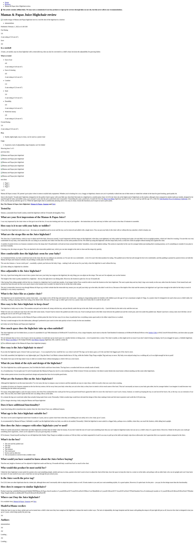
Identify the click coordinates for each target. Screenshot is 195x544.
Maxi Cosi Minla (109, 199)
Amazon (46, 204)
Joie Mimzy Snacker (38, 340)
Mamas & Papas (36, 204)
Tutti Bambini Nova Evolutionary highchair (173, 199)
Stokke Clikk (152, 333)
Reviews (7, 4)
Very (53, 204)
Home (7, 2)
